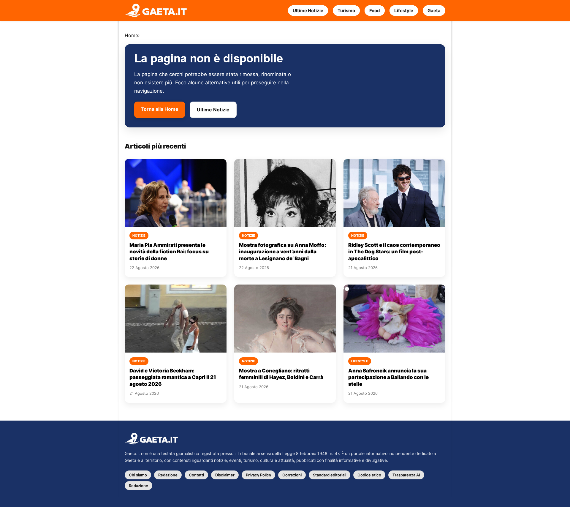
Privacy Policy (258, 475)
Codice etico (369, 475)
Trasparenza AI (406, 475)
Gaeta (434, 10)
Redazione (168, 475)
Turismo (346, 10)
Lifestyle (403, 10)
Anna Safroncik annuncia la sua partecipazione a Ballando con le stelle (388, 377)
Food (374, 10)
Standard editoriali (329, 475)
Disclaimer (225, 475)
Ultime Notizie (308, 10)
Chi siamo (138, 475)
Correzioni (292, 475)
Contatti (196, 475)
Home (131, 35)
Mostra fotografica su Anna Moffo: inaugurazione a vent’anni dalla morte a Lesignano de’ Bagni (282, 251)
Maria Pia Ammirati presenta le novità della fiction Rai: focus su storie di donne (169, 251)
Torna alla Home (159, 109)
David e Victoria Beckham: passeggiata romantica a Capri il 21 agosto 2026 (172, 377)
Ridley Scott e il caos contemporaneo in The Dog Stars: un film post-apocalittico (394, 251)
